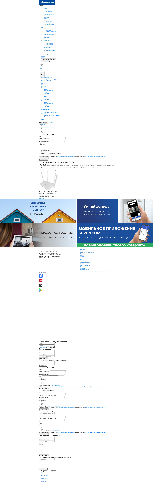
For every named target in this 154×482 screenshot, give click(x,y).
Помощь (43, 56)
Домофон (43, 38)
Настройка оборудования (50, 54)
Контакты (43, 86)
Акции (42, 57)
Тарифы (45, 8)
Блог (42, 84)
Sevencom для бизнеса (46, 77)
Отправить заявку (43, 158)
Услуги (81, 248)
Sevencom (82, 253)
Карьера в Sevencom (46, 80)
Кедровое (43, 481)
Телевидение (44, 18)
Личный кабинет (42, 75)
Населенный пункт (44, 141)
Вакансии (82, 258)
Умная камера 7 (50, 43)
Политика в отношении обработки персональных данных (94, 271)
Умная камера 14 (50, 44)
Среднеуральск (45, 479)
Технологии (46, 17)
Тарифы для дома (50, 10)
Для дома (42, 5)
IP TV (45, 53)
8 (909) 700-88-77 (41, 68)
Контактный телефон (44, 138)
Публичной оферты (55, 154)
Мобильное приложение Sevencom (52, 115)
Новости (43, 83)
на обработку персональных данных (66, 156)
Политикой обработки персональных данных (95, 156)
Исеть (42, 477)
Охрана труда (83, 261)
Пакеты (43, 27)
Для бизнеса (83, 250)
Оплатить (53, 59)
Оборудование (47, 15)
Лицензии (82, 268)
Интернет (43, 7)
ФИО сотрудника (43, 415)
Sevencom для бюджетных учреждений (50, 79)
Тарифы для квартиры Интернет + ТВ (51, 32)
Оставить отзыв (43, 469)
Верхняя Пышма (45, 474)
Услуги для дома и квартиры (48, 127)
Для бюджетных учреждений (87, 252)
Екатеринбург (44, 475)
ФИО (40, 136)
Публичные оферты (85, 263)
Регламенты (83, 266)
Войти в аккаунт (50, 347)
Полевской (44, 478)
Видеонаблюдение (45, 40)
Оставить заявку (46, 61)
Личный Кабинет (46, 59)
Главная (43, 124)
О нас (42, 82)
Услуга (40, 143)
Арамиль (43, 472)
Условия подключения (49, 14)
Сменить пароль (43, 358)
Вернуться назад (43, 159)
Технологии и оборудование (50, 112)
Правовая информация (85, 262)
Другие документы (84, 269)
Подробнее (41, 198)
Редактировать (43, 365)
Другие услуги (44, 49)
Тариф (40, 378)
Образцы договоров (85, 265)
